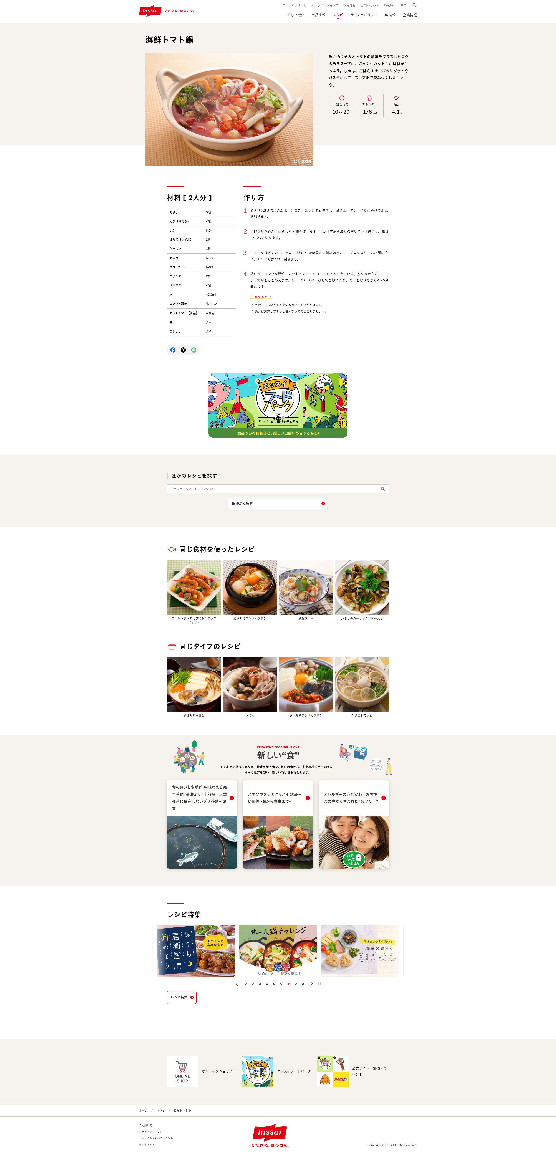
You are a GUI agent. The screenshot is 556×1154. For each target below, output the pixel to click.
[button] (236, 983)
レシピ (338, 15)
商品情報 (318, 15)
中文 (403, 5)
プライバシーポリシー (152, 1132)
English (389, 5)
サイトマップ (146, 1145)
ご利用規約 (145, 1125)
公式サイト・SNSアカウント (156, 1138)
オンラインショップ (324, 5)
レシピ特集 (179, 997)
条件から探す (242, 503)
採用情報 (349, 5)
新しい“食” (295, 15)
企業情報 (410, 15)
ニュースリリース (294, 5)
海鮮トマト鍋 (182, 1110)
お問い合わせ (370, 5)
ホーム (143, 1110)
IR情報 (390, 15)
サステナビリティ (363, 15)
